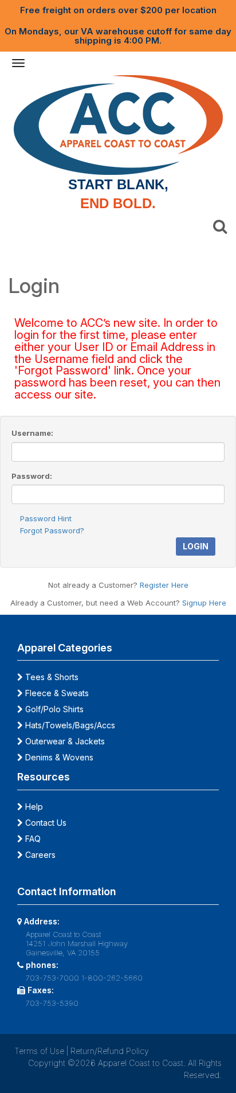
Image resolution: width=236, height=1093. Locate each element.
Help (33, 806)
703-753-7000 (52, 977)
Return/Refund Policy (109, 1051)
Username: (32, 433)
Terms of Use (39, 1051)
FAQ (32, 839)
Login (196, 546)
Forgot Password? (52, 530)
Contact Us (44, 822)
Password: (31, 476)
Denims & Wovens (58, 757)
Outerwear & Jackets (64, 741)
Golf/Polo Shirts (53, 709)
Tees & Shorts (50, 677)
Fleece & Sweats (56, 693)
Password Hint (46, 518)
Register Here (164, 585)
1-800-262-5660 (112, 977)
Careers (39, 855)
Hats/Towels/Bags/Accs (69, 725)
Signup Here (204, 602)
